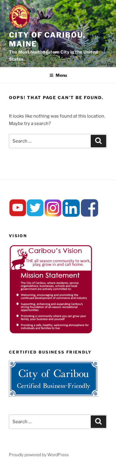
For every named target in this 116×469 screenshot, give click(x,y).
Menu (61, 75)
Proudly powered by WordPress (39, 454)
